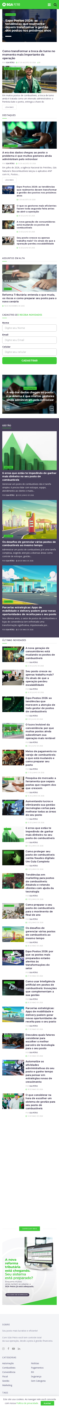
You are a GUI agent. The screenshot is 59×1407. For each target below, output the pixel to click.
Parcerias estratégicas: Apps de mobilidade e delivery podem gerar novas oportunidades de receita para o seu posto (29, 611)
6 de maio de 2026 (34, 1196)
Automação (11, 146)
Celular (6, 346)
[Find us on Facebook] (8, 1349)
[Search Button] (55, 4)
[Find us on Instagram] (3, 1349)
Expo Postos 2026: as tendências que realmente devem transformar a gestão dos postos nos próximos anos (28, 25)
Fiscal (8, 289)
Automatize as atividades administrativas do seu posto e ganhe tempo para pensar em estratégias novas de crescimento (40, 1071)
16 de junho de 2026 (35, 796)
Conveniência (10, 725)
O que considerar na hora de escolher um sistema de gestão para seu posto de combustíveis (40, 1102)
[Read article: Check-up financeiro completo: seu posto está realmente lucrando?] (13, 1208)
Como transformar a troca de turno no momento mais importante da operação (28, 55)
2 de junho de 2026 (35, 922)
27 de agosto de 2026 (26, 62)
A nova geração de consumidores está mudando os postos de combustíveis (36, 224)
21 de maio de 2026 (25, 630)
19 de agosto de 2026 (26, 163)
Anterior (30, 36)
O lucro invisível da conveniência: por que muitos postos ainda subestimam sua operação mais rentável (40, 731)
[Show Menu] (49, 4)
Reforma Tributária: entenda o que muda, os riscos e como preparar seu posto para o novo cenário (29, 298)
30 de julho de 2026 (26, 216)
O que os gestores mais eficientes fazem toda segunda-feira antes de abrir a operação (36, 208)
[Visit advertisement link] (29, 1271)
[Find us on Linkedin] (19, 1349)
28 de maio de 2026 (25, 561)
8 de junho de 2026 (35, 869)
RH (6, 1179)
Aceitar (47, 1403)
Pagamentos (10, 752)
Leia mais (10, 106)
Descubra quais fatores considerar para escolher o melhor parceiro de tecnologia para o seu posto (40, 1041)
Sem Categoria (12, 68)
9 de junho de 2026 (25, 495)
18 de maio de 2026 (35, 1089)
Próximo (45, 36)
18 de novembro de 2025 (14, 306)
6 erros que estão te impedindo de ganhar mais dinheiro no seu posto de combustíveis (29, 476)
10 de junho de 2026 (35, 822)
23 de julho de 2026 (26, 232)
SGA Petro (10, 62)
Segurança (9, 852)
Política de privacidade (27, 1403)
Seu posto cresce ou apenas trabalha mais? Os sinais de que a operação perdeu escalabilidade (36, 240)
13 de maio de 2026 (35, 1143)
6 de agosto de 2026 (27, 200)
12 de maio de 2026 (35, 1173)
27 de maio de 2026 (35, 976)
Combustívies (10, 1149)
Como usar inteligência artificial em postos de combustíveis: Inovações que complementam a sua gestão (41, 988)
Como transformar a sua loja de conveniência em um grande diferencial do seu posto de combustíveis (41, 1128)
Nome (5, 322)
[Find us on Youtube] (13, 1349)
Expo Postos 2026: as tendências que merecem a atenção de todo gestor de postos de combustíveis (40, 705)
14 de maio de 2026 (35, 1116)
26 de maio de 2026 (35, 1002)
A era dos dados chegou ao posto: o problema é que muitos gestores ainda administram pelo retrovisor (27, 156)
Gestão (8, 467)
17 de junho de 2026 (35, 773)
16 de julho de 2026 (26, 248)
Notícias (8, 952)
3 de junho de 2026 (35, 899)
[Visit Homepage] (11, 4)
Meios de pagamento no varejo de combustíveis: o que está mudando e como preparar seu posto (41, 758)
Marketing (10, 14)
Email (5, 334)
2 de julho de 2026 (35, 746)
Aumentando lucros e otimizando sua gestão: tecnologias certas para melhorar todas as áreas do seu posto (41, 808)
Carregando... (29, 1228)
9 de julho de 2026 (35, 719)
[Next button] (52, 408)
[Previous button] (7, 408)
